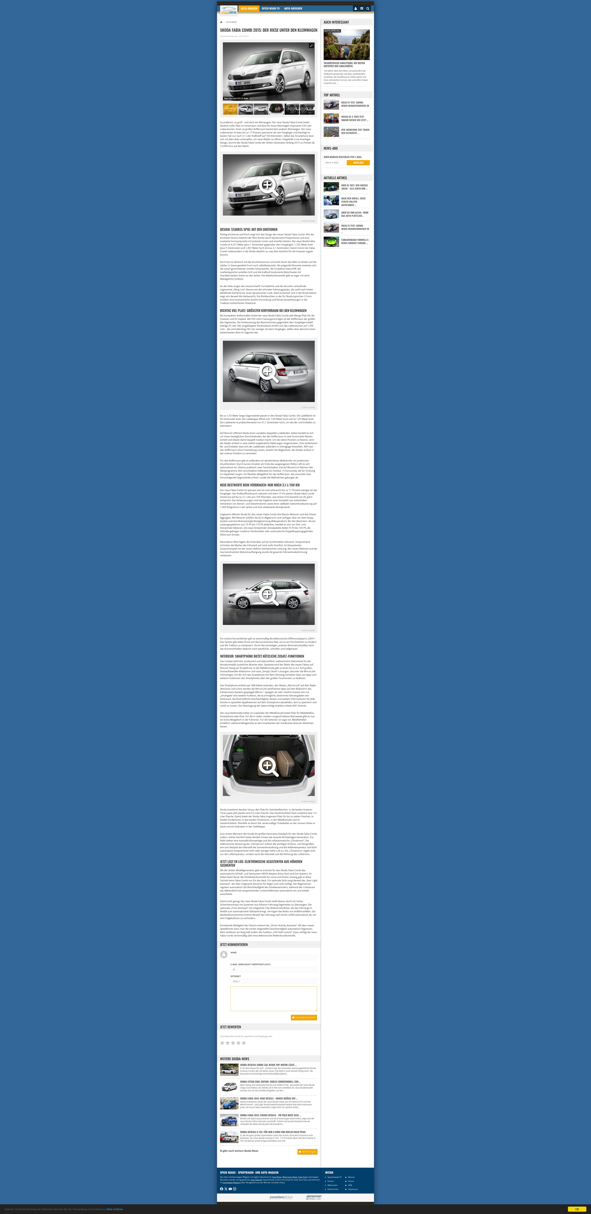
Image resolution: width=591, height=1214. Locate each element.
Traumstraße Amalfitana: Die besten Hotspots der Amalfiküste (344, 64)
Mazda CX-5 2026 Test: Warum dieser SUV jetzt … (354, 118)
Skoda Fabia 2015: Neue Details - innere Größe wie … (269, 1098)
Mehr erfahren (115, 1209)
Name (234, 952)
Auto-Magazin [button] (249, 8)
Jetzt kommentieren (305, 1017)
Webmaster (333, 1185)
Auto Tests (302, 1177)
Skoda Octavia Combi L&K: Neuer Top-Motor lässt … (268, 1065)
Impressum (353, 1189)
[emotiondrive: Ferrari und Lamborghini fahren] (281, 1198)
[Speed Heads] (228, 10)
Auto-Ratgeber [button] (293, 8)
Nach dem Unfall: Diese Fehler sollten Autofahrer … (353, 202)
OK (577, 1209)
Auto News (276, 1177)
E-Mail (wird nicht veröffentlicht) (251, 964)
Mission (351, 1177)
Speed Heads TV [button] (271, 8)
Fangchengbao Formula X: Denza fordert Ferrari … (355, 241)
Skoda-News (251, 1150)
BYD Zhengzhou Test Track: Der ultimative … (355, 131)
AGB (350, 1185)
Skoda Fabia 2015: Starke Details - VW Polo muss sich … (270, 1115)
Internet (236, 976)
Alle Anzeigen (309, 1151)
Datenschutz (333, 1189)
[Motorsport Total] (314, 1198)
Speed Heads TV (335, 1177)
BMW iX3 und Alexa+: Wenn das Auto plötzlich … (354, 214)
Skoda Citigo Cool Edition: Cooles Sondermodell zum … (270, 1081)
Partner (331, 1181)
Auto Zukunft (256, 1179)
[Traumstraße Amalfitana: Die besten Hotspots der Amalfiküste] (347, 44)
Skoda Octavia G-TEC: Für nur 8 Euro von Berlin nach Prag (273, 1132)
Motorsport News (289, 1177)
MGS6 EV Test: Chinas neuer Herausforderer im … (355, 106)
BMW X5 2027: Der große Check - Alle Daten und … (354, 187)
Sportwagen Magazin (232, 1182)
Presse (351, 1181)
